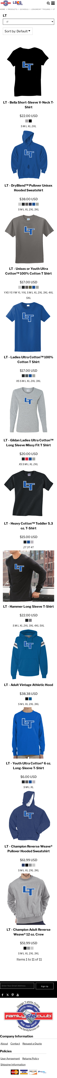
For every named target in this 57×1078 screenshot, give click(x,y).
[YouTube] (18, 995)
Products (13, 9)
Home (2, 9)
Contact (15, 1043)
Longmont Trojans (41, 9)
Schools (24, 9)
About (4, 1043)
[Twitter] (7, 995)
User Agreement (10, 1058)
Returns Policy (30, 1058)
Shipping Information (12, 1064)
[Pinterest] (12, 995)
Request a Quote (32, 1043)
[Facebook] (2, 995)
